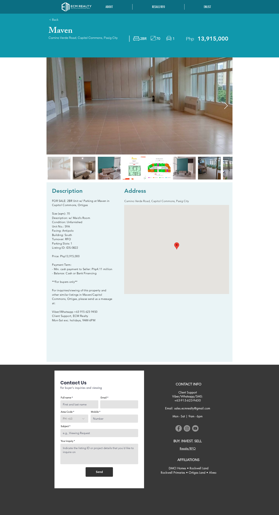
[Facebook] (178, 428)
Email (104, 397)
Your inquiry (67, 441)
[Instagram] (187, 428)
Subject (65, 426)
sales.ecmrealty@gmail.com (192, 408)
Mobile (95, 412)
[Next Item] (226, 106)
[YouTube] (195, 428)
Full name (66, 397)
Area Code (67, 412)
